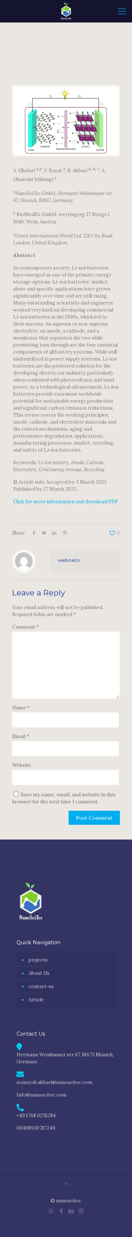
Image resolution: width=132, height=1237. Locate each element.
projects (38, 960)
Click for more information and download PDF (65, 501)
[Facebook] (61, 1211)
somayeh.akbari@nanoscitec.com (54, 1082)
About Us (39, 973)
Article (36, 1000)
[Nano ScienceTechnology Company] (66, 11)
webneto (69, 560)
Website (21, 765)
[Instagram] (81, 1211)
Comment (25, 627)
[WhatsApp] (51, 1211)
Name (21, 708)
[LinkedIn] (71, 1211)
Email (20, 736)
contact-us (41, 986)
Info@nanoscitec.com (41, 1095)
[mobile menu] (122, 11)
